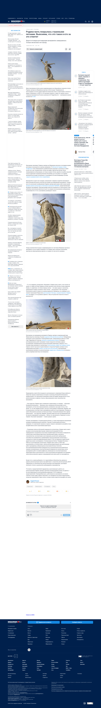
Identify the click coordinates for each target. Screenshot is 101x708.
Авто (29, 628)
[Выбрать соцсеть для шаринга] (69, 49)
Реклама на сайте (12, 628)
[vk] (29, 649)
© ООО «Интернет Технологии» (29, 703)
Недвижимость (12, 18)
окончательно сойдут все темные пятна (59, 345)
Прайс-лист (10, 630)
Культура (48, 633)
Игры (66, 18)
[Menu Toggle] (8, 21)
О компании (11, 633)
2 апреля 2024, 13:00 (30, 45)
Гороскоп (45, 18)
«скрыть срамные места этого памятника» (38, 177)
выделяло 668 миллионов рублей (53, 337)
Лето (47, 635)
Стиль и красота (81, 630)
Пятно (54, 486)
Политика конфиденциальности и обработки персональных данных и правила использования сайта (71, 690)
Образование (49, 644)
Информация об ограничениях (57, 685)
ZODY (62, 18)
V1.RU (34, 96)
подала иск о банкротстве (57, 350)
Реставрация (47, 486)
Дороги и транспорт (32, 637)
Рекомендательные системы (57, 689)
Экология (79, 635)
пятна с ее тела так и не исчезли (48, 348)
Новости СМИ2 (30, 614)
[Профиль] (92, 21)
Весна (29, 633)
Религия (63, 641)
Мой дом (48, 637)
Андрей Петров (34, 481)
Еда (28, 639)
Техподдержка (11, 637)
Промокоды (72, 18)
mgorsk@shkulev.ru (23, 692)
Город (29, 635)
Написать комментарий (36, 49)
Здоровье (30, 644)
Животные (30, 641)
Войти (31, 515)
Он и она (63, 628)
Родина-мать (30, 486)
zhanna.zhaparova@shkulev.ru (13, 698)
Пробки (58, 18)
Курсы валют (52, 18)
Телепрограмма (33, 18)
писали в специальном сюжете (50, 340)
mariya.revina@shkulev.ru (12, 700)
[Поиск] (85, 21)
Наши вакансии (12, 635)
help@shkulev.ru (17, 694)
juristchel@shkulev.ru (39, 693)
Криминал (48, 630)
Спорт (78, 628)
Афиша (40, 18)
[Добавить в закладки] (66, 49)
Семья (62, 644)
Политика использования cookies (58, 687)
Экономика (79, 637)
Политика (63, 633)
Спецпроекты (80, 639)
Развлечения (64, 639)
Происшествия (65, 635)
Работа (63, 637)
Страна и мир (80, 633)
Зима (47, 628)
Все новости (15, 30)
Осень (62, 630)
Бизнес (29, 630)
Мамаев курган (38, 486)
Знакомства (20, 18)
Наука (47, 639)
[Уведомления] (89, 21)
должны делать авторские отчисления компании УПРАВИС (42, 185)
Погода (26, 18)
